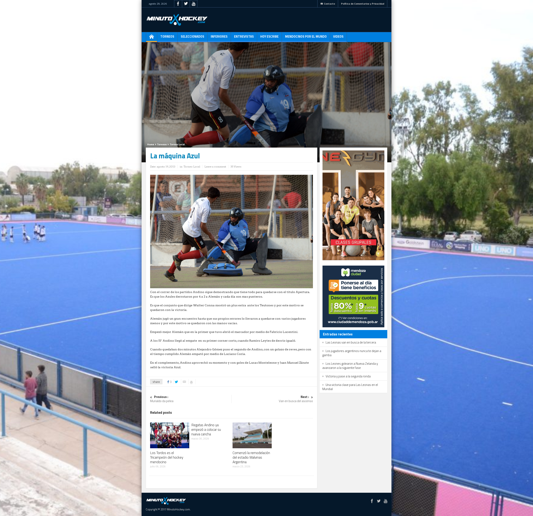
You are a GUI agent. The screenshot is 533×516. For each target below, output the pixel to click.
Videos (338, 36)
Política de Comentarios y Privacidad (362, 4)
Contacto (329, 4)
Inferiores (219, 36)
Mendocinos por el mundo (306, 36)
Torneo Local (177, 144)
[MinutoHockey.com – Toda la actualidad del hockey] (177, 19)
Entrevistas (244, 36)
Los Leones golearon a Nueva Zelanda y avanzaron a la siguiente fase (350, 365)
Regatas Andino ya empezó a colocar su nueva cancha (206, 429)
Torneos (167, 36)
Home (150, 144)
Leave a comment (215, 166)
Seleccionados (192, 36)
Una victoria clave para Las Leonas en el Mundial (350, 386)
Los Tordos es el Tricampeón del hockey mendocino (166, 457)
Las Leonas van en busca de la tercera (351, 342)
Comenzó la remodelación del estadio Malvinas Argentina (251, 457)
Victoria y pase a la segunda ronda (348, 376)
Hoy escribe (269, 36)
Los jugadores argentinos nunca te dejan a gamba (351, 353)
